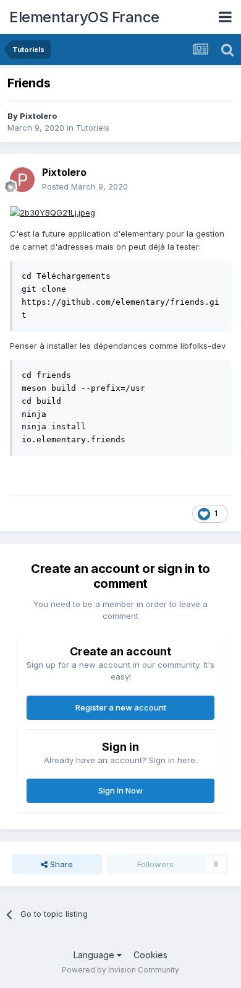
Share (60, 864)
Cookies (150, 955)
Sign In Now (120, 790)
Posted (85, 186)
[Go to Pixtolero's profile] (22, 179)
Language (95, 955)
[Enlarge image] (52, 212)
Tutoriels (92, 128)
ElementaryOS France (84, 17)
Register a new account (120, 707)
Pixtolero (38, 116)
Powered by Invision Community (120, 969)
